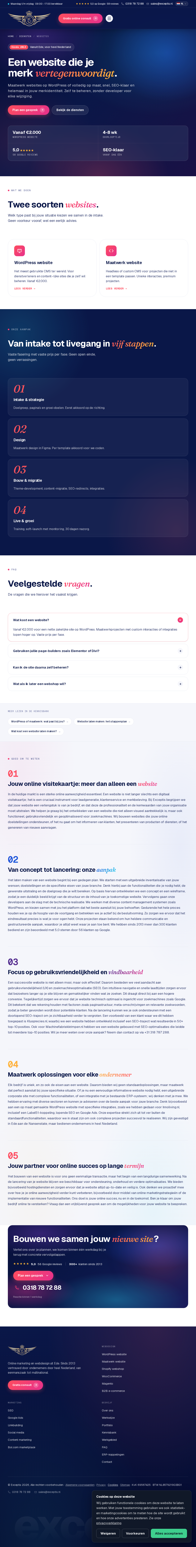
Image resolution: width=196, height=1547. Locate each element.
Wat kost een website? (31, 620)
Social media (16, 1432)
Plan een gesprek (27, 110)
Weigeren (108, 1533)
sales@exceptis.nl (49, 1492)
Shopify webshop (113, 1369)
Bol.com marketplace (21, 1447)
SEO (10, 1410)
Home (11, 36)
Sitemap (125, 1485)
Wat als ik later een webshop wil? (39, 684)
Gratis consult (24, 1385)
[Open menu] (109, 18)
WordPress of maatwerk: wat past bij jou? (40, 721)
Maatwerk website (113, 1361)
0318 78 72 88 (42, 1287)
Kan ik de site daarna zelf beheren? (41, 667)
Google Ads (15, 1417)
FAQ (104, 1447)
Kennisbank (109, 1432)
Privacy (101, 1485)
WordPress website (114, 1354)
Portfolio (107, 1425)
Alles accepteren (169, 1533)
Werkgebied (109, 1440)
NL (182, 3)
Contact (107, 1462)
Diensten (25, 36)
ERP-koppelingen (113, 1454)
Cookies (113, 1485)
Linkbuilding (15, 1425)
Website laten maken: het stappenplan (104, 721)
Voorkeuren (135, 1533)
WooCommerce (112, 1376)
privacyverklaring (108, 1523)
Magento (107, 1383)
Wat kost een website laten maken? (36, 731)
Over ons (107, 1410)
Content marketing (20, 1440)
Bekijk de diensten (70, 110)
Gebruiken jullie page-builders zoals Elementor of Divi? (56, 651)
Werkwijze (108, 1417)
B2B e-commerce (113, 1391)
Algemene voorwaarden (79, 1485)
